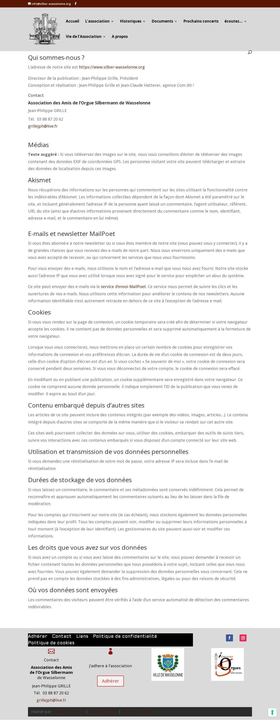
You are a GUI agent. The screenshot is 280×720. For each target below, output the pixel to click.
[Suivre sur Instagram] (243, 637)
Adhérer (37, 637)
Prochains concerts (201, 22)
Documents (162, 22)
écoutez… (233, 22)
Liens (82, 637)
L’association (97, 22)
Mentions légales (138, 711)
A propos (120, 37)
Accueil (72, 22)
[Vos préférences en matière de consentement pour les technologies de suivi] (272, 712)
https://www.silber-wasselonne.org (112, 67)
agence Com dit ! (68, 711)
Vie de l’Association (84, 37)
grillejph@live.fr (43, 126)
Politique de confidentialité (125, 637)
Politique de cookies (51, 643)
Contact (62, 637)
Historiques (130, 22)
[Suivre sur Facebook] (229, 637)
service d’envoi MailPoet (123, 286)
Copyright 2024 (103, 711)
